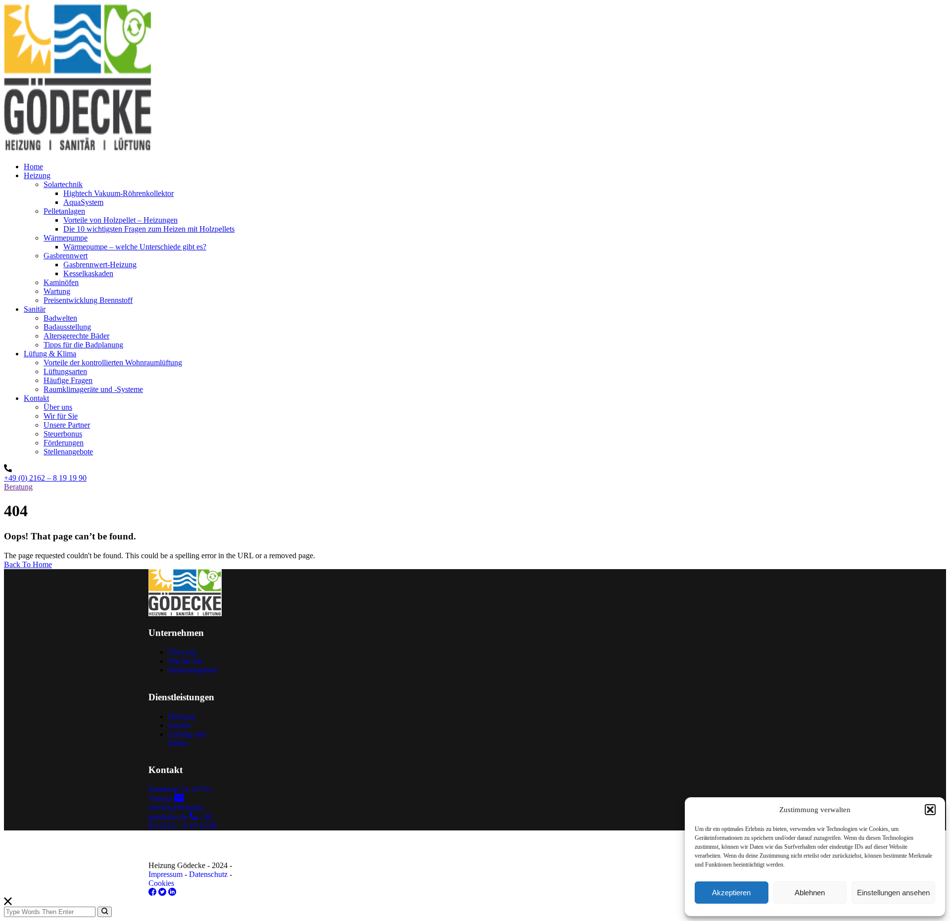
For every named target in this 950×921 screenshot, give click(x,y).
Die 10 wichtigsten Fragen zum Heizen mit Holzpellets (149, 229)
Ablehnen (810, 892)
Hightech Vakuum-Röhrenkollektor (118, 193)
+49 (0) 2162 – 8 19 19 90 (45, 478)
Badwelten (60, 318)
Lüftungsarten (65, 371)
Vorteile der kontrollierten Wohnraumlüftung (113, 362)
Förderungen (64, 442)
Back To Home (28, 564)
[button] (930, 810)
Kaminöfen (61, 282)
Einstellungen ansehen (893, 892)
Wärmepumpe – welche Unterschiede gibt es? (134, 246)
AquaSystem (83, 202)
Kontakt (36, 398)
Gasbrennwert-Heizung (100, 264)
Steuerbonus (63, 434)
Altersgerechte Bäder (76, 336)
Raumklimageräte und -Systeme (93, 389)
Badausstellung (67, 327)
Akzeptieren (731, 892)
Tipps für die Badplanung (83, 344)
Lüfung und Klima (186, 738)
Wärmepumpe (66, 238)
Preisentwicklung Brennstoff (88, 300)
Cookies (161, 883)
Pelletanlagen (64, 211)
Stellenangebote (68, 451)
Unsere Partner (67, 425)
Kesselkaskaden (88, 273)
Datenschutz (208, 874)
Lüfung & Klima (50, 353)
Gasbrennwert (66, 255)
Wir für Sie (61, 416)
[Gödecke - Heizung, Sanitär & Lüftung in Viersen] (78, 149)
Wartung (57, 291)
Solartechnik (63, 184)
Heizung (37, 175)
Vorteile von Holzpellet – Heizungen (120, 220)
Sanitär (35, 309)
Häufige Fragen (68, 380)
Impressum (165, 874)
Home (33, 166)
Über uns (58, 407)
